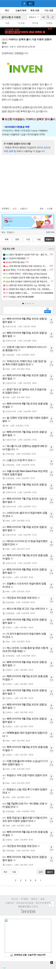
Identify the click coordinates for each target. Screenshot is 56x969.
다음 (39, 239)
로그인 (15, 899)
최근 (5, 872)
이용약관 (9, 903)
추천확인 (5, 209)
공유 (41, 209)
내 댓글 (21, 23)
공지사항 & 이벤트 (11, 17)
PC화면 (24, 899)
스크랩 (49, 209)
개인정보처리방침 (24, 903)
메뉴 (3, 232)
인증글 (49, 23)
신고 (14, 209)
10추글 (35, 23)
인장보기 (10, 232)
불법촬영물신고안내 (28, 906)
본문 (17, 239)
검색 (41, 872)
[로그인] (47, 3)
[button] (23, 303)
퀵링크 (34, 899)
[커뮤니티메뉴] (3, 3)
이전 (28, 239)
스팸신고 (23, 209)
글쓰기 (52, 17)
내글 (7, 23)
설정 (42, 899)
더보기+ (51, 249)
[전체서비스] (52, 3)
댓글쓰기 (49, 239)
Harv (6, 47)
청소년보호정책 (43, 902)
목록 (6, 239)
